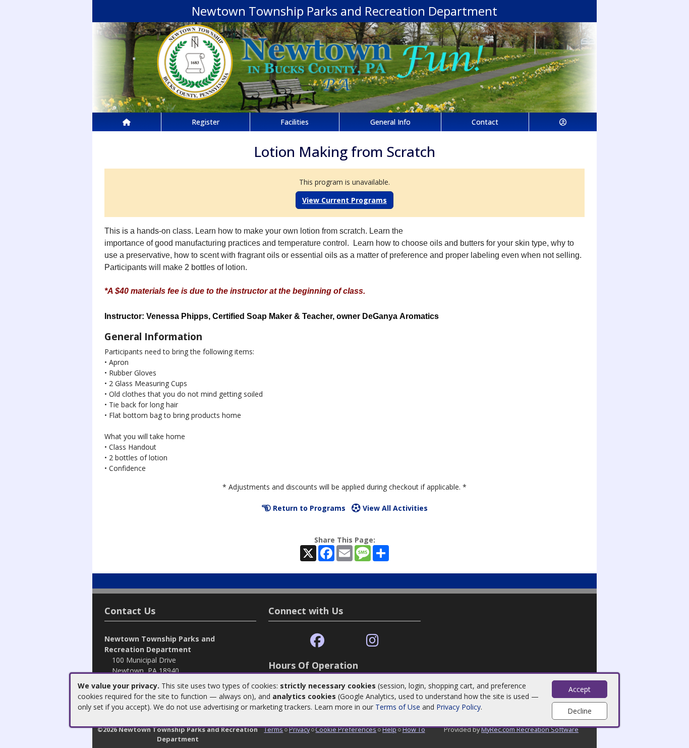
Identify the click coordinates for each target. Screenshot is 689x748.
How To (414, 729)
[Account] (563, 122)
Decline (579, 711)
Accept (579, 689)
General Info (390, 122)
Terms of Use (397, 707)
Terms (273, 729)
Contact (485, 122)
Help (389, 729)
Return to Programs (308, 508)
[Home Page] (126, 122)
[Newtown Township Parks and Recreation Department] (344, 66)
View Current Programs (344, 200)
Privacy (299, 729)
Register (205, 122)
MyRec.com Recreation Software (530, 729)
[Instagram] (372, 640)
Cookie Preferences (345, 729)
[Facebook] (317, 640)
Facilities (294, 122)
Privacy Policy (458, 707)
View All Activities (394, 508)
